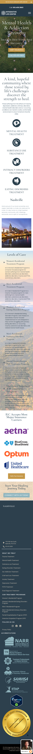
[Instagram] (13, 626)
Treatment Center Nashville (17, 750)
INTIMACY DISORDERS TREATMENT (16, 171)
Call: (16, 7)
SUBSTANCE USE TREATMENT (16, 152)
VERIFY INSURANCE (16, 50)
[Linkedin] (20, 626)
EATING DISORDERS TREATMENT (16, 191)
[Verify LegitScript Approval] (16, 707)
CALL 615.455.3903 (16, 55)
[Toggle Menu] (29, 13)
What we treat (9, 553)
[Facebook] (16, 626)
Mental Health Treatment (9, 749)
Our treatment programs (13, 595)
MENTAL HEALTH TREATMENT (16, 133)
